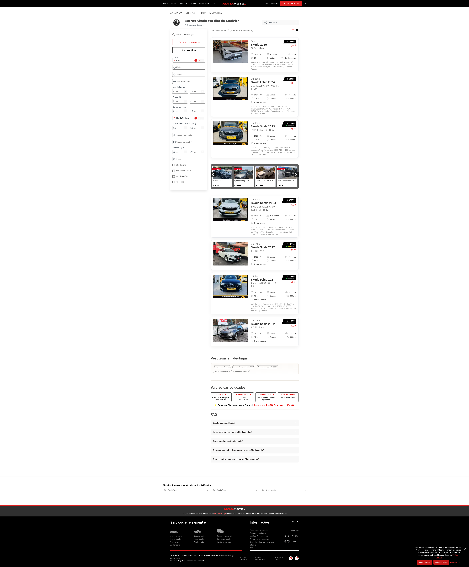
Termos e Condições (243, 558)
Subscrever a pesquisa (190, 42)
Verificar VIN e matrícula (259, 536)
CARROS (165, 4)
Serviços (203, 4)
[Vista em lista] (293, 30)
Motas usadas (199, 539)
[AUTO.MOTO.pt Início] (234, 4)
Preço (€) (177, 97)
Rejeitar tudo (441, 562)
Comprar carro (176, 536)
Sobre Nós (295, 530)
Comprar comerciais (224, 536)
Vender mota (199, 542)
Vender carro (175, 542)
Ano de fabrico (179, 87)
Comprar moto (199, 536)
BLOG (214, 4)
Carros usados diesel (221, 371)
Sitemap (253, 545)
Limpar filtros (190, 50)
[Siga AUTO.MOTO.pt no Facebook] (291, 558)
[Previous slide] (213, 174)
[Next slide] (296, 174)
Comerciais (183, 4)
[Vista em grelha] (297, 30)
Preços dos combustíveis (259, 539)
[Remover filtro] (227, 30)
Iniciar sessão (272, 4)
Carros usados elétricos (240, 371)
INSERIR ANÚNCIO (291, 4)
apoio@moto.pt (175, 558)
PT (306, 3)
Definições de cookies (278, 558)
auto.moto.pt (176, 13)
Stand (193, 4)
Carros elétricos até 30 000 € (243, 367)
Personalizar (455, 562)
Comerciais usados (224, 539)
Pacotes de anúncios (258, 533)
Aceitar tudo (424, 562)
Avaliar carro (175, 545)
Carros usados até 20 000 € (267, 367)
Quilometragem (179, 107)
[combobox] (189, 67)
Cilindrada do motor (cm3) (184, 124)
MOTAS (173, 4)
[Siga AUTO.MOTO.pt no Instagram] (297, 558)
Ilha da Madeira (215, 13)
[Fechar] (465, 547)
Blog (251, 548)
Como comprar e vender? (259, 530)
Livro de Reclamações (260, 558)
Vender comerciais (224, 542)
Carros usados (191, 13)
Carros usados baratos (222, 367)
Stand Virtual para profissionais (262, 542)
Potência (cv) (178, 148)
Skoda (203, 13)
